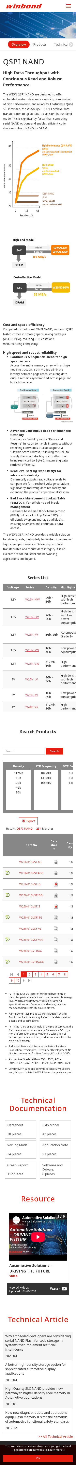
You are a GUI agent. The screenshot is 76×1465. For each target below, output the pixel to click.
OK (38, 1458)
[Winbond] (24, 6)
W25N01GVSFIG (30, 884)
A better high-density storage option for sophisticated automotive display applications (35, 1369)
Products (40, 44)
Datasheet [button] (54, 845)
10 (17, 980)
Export (30, 821)
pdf (56, 884)
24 (30, 980)
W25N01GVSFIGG (31, 895)
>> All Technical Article (55, 1436)
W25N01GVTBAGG (31, 962)
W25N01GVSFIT (29, 906)
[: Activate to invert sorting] (11, 845)
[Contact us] (56, 862)
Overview (19, 44)
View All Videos (19, 1287)
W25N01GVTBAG (30, 951)
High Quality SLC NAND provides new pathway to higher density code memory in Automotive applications (37, 1393)
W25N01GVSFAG (30, 862)
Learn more (55, 1449)
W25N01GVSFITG (30, 917)
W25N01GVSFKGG (31, 940)
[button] (71, 44)
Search (54, 751)
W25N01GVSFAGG (31, 873)
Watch (55, 1288)
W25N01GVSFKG (30, 928)
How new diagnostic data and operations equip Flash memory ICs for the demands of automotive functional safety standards (37, 1417)
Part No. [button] (32, 845)
